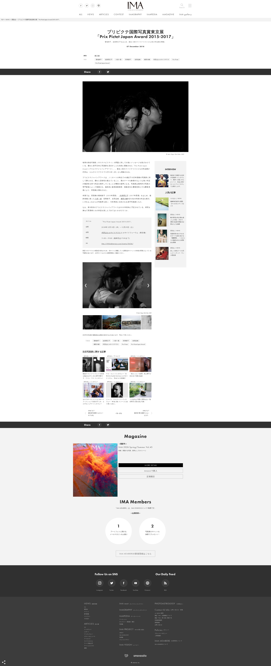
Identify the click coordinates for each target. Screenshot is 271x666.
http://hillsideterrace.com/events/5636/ (117, 244)
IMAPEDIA (130, 616)
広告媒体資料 (158, 620)
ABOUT (121, 632)
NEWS (8, 20)
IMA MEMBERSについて (161, 644)
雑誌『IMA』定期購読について (163, 615)
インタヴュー (94, 356)
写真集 (121, 624)
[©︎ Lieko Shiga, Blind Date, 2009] (117, 285)
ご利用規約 (158, 635)
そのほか (86, 618)
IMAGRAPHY (133, 609)
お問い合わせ (158, 625)
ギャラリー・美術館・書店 (126, 622)
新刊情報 (86, 614)
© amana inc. (135, 662)
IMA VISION (129, 644)
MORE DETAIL (151, 465)
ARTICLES (86, 356)
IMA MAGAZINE (123, 635)
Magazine (135, 436)
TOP (2, 20)
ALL (85, 607)
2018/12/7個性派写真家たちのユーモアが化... (95, 413)
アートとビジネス (89, 645)
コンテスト (87, 616)
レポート (86, 631)
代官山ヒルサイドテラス (161, 59)
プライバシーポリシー (161, 633)
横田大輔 (147, 59)
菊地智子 (99, 59)
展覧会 (14, 20)
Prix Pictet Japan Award (102, 63)
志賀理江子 (108, 59)
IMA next (131, 603)
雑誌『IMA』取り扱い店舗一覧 (163, 618)
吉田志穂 (137, 59)
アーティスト (123, 619)
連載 (85, 648)
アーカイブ (117, 356)
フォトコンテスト (124, 639)
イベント (86, 611)
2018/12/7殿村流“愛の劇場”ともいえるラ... (141, 413)
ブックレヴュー (88, 634)
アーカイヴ (87, 638)
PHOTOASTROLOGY (169, 603)
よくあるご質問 (159, 613)
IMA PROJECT (131, 629)
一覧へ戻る (118, 413)
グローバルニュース (89, 636)
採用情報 (157, 622)
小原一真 (118, 59)
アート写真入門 (88, 643)
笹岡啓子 (128, 59)
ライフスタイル (88, 641)
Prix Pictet (175, 59)
